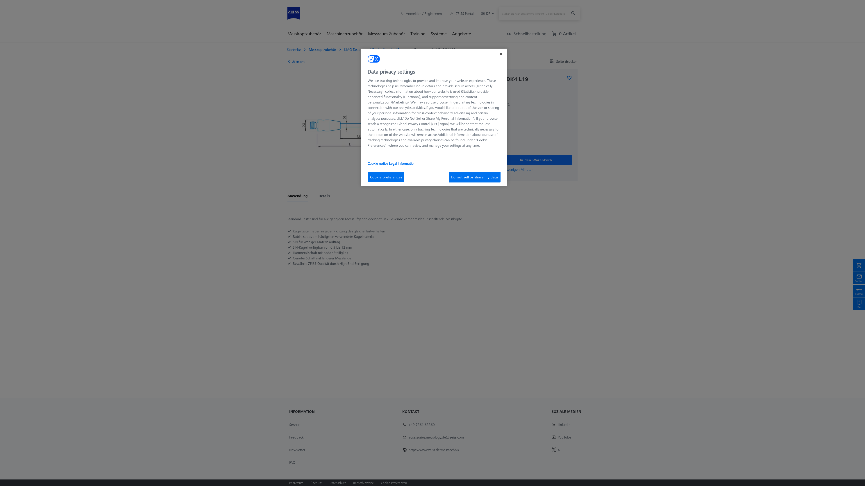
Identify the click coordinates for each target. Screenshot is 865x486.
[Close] (501, 54)
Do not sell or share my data (474, 177)
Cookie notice (378, 163)
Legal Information (402, 163)
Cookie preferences (386, 177)
